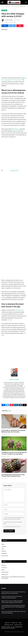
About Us (4, 565)
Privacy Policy (5, 574)
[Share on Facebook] (5, 25)
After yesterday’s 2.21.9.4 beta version (11, 80)
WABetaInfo (15, 129)
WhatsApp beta (19, 310)
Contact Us (4, 567)
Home (3, 544)
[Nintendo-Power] (14, 2)
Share (23, 78)
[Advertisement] (14, 62)
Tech (3, 548)
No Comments (6, 22)
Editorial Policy (5, 572)
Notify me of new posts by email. (12, 526)
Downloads (4, 553)
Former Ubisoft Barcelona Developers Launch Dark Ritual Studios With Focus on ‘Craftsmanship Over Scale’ (13, 607)
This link (9, 320)
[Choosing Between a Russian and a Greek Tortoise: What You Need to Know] (14, 466)
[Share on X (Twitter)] (12, 25)
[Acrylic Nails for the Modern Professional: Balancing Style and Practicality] (14, 421)
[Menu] (2, 2)
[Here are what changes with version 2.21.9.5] (14, 37)
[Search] (26, 2)
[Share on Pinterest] (19, 25)
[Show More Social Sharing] (25, 25)
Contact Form (5, 555)
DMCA (3, 569)
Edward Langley (9, 19)
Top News (4, 10)
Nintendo (4, 551)
